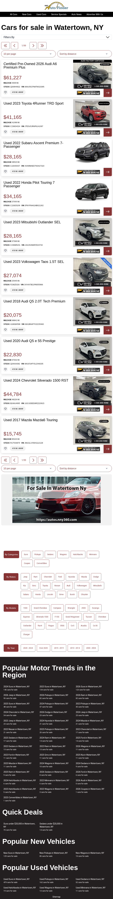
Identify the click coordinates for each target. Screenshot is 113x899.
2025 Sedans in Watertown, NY (18, 739)
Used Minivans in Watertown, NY (90, 889)
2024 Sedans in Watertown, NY (90, 765)
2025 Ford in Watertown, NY (88, 739)
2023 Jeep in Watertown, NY (17, 722)
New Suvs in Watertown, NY (16, 854)
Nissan (57, 586)
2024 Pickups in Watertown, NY (54, 705)
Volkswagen (82, 586)
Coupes (27, 563)
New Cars (26, 14)
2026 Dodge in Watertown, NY (53, 713)
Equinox (26, 617)
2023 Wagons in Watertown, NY (54, 790)
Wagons (63, 554)
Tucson (89, 617)
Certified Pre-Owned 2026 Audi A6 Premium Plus (30, 65)
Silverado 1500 (42, 617)
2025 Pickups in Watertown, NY (54, 730)
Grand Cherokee (40, 608)
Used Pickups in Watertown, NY (54, 880)
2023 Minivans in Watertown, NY (54, 782)
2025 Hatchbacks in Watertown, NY (20, 790)
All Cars (13, 14)
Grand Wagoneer (72, 617)
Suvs (26, 554)
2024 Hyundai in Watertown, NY (54, 722)
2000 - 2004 (91, 648)
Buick (72, 594)
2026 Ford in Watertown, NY (88, 773)
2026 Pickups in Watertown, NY (54, 696)
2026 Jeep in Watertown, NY (17, 696)
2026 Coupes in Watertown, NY (90, 790)
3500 (62, 626)
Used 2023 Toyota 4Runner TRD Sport (34, 103)
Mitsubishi (97, 586)
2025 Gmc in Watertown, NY (52, 756)
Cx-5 (72, 626)
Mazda (84, 577)
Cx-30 (95, 626)
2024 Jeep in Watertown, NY (89, 713)
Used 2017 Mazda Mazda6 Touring (31, 420)
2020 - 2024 (28, 648)
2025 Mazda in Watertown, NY (17, 765)
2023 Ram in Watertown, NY (52, 748)
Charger (26, 634)
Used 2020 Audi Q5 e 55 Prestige (29, 341)
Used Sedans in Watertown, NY (90, 880)
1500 (25, 608)
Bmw (61, 594)
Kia (24, 586)
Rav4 (40, 626)
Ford (60, 577)
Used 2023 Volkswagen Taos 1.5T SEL (34, 261)
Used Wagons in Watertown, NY (54, 889)
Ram (36, 577)
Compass (57, 608)
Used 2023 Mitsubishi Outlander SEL (32, 222)
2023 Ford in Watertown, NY (16, 756)
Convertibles (42, 563)
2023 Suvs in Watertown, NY (53, 688)
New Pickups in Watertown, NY (54, 854)
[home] (56, 6)
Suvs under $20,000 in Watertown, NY (19, 827)
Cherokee (102, 617)
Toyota (45, 586)
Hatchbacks (78, 554)
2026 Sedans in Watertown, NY (54, 773)
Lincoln (50, 594)
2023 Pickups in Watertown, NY (90, 705)
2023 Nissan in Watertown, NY (17, 730)
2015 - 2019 (59, 648)
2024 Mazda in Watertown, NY (90, 722)
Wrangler (71, 608)
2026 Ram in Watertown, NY (89, 696)
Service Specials (59, 14)
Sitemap (56, 897)
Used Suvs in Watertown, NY (17, 880)
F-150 (57, 617)
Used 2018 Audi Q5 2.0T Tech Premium (34, 301)
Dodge (96, 577)
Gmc (34, 586)
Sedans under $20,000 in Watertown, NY (51, 827)
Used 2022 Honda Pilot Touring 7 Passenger (29, 184)
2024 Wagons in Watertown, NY (54, 765)
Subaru (26, 594)
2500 (84, 608)
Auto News (77, 14)
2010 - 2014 (75, 648)
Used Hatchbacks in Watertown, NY (20, 889)
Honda (38, 594)
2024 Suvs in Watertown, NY (17, 688)
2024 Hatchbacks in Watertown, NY (20, 782)
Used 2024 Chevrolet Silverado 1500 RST (36, 380)
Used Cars (41, 14)
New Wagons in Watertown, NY (90, 854)
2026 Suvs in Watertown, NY (89, 688)
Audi (68, 586)
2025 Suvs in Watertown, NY (17, 705)
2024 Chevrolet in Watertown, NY (19, 713)
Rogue (51, 626)
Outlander (27, 626)
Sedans (50, 554)
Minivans (93, 554)
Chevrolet (48, 577)
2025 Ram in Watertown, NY (16, 773)
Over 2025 (43, 648)
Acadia (84, 626)
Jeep (25, 577)
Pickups (37, 554)
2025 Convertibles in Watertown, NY (20, 799)
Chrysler (84, 594)
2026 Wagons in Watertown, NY (90, 748)
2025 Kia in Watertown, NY (88, 756)
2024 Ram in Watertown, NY (52, 739)
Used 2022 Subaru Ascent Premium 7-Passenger (33, 144)
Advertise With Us (95, 14)
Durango (95, 608)
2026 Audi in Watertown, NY (89, 782)
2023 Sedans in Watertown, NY (18, 748)
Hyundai (71, 577)
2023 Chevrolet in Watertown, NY (91, 730)
